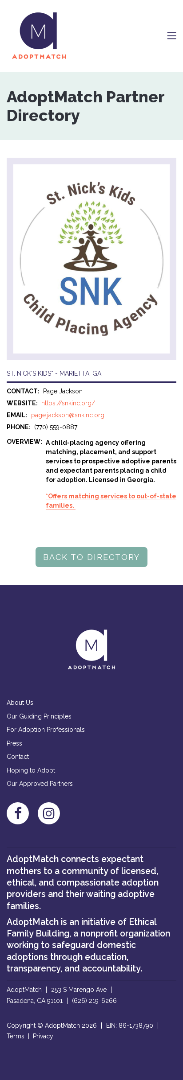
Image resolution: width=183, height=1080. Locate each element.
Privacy (43, 1036)
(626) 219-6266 (94, 1000)
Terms (15, 1036)
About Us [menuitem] (20, 702)
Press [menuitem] (14, 743)
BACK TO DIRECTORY (91, 557)
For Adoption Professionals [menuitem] (46, 729)
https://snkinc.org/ (68, 403)
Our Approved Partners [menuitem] (40, 783)
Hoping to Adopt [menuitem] (31, 770)
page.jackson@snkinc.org (67, 415)
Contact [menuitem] (18, 756)
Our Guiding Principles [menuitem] (39, 716)
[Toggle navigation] (171, 35)
